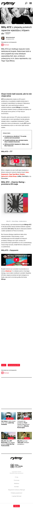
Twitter (22, 500)
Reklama (16, 483)
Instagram (16, 500)
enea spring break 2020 (14, 365)
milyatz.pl (8, 271)
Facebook (10, 500)
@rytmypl (6, 45)
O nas (16, 477)
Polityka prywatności (16, 493)
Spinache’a (4, 176)
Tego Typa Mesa (14, 174)
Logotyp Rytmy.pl (16, 496)
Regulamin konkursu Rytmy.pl (16, 490)
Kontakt (16, 486)
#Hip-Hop (16, 506)
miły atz (3, 365)
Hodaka (22, 174)
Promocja (16, 480)
